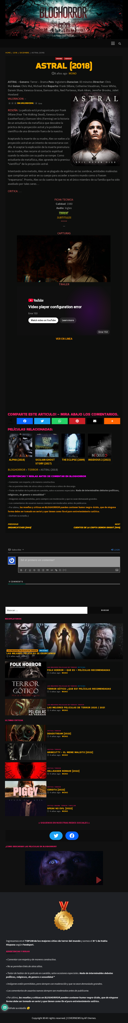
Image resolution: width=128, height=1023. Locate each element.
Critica (50, 731)
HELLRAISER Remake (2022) (63, 771)
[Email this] (95, 421)
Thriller (72, 805)
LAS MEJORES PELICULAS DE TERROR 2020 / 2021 (76, 707)
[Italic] (25, 570)
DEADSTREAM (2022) (59, 733)
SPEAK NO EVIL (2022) (60, 808)
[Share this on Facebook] (25, 421)
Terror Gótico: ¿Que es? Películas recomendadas (79, 688)
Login (117, 549)
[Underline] (30, 570)
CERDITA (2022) (56, 789)
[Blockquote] (47, 570)
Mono (72, 73)
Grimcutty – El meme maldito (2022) (70, 752)
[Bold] (21, 570)
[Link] (56, 570)
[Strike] (34, 570)
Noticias (43, 650)
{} (60, 570)
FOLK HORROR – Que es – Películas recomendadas (78, 670)
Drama (59, 58)
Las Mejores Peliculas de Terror (22, 650)
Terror (68, 58)
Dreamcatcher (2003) (19, 526)
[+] (64, 570)
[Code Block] (52, 570)
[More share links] (112, 421)
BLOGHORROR (16, 469)
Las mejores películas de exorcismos (31, 653)
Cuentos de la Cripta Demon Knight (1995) (97, 526)
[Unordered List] (43, 570)
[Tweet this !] (42, 421)
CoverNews (74, 1018)
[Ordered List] (39, 570)
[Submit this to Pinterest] (77, 421)
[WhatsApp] (60, 421)
